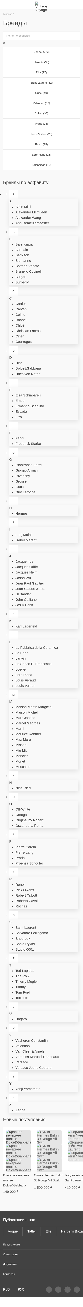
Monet (20, 761)
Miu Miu (21, 750)
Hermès (21, 513)
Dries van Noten (27, 374)
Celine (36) (41, 113)
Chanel (20, 320)
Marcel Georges (27, 723)
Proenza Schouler (29, 863)
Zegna (20, 1110)
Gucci (19, 487)
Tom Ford (22, 992)
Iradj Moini (23, 535)
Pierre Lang (24, 852)
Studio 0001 (24, 949)
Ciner (19, 336)
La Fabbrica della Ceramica (36, 648)
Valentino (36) (41, 103)
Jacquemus (24, 561)
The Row (22, 976)
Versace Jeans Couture (33, 1068)
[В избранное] (29, 1132)
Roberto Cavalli (27, 901)
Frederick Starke (28, 444)
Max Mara (23, 739)
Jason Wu (23, 578)
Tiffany (20, 987)
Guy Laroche (25, 492)
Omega (21, 815)
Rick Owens (24, 890)
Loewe (20, 669)
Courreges (23, 342)
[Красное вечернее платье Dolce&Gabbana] (18, 1148)
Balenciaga (24, 244)
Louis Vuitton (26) (41, 134)
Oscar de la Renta (29, 826)
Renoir (20, 885)
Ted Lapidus (24, 971)
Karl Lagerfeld (26, 626)
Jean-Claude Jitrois (30, 589)
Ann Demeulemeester (32, 223)
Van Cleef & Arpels (29, 1051)
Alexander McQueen (31, 212)
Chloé (20, 325)
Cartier (20, 304)
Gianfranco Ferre (28, 465)
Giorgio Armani (26, 470)
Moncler (21, 756)
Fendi (19, 438)
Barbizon (22, 255)
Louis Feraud (25, 680)
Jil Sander (23, 594)
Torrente (21, 998)
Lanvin (20, 658)
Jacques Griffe (26, 567)
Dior (18, 363)
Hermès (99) (41, 62)
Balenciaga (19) (41, 164)
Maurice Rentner (28, 734)
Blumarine (23, 261)
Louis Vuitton (25, 686)
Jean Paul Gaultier (29, 583)
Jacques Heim (26, 572)
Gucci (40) (41, 92)
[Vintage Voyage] (41, 5)
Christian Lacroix (28, 331)
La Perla (21, 653)
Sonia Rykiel (25, 944)
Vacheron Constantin (31, 1041)
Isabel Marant (25, 540)
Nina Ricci (23, 788)
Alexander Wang (28, 218)
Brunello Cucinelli (28, 271)
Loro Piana (23, 675)
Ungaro (21, 1019)
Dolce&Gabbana (28, 368)
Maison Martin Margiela (33, 707)
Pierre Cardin (25, 847)
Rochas (21, 906)
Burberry (22, 282)
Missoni (21, 745)
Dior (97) (41, 72)
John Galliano (26, 600)
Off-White (22, 809)
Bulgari (20, 277)
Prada (20, 858)
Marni (19, 729)
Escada (21, 411)
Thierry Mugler (26, 981)
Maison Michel (26, 712)
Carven (21, 309)
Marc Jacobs (25, 718)
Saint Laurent (25, 928)
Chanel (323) (42, 51)
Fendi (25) (41, 144)
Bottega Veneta (27, 266)
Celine (20, 315)
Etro (18, 417)
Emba (20, 401)
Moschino (22, 767)
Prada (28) (41, 123)
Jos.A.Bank (24, 605)
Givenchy (22, 476)
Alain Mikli (23, 207)
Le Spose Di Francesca (33, 664)
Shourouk (22, 939)
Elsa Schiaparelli (28, 395)
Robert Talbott (26, 895)
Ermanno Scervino (29, 406)
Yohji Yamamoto (27, 1089)
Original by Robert (29, 820)
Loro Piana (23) (41, 154)
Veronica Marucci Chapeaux (37, 1057)
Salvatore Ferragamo (31, 933)
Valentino (22, 1046)
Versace (21, 1062)
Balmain (21, 250)
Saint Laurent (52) (41, 82)
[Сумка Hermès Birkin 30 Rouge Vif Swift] (49, 1148)
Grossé (21, 481)
